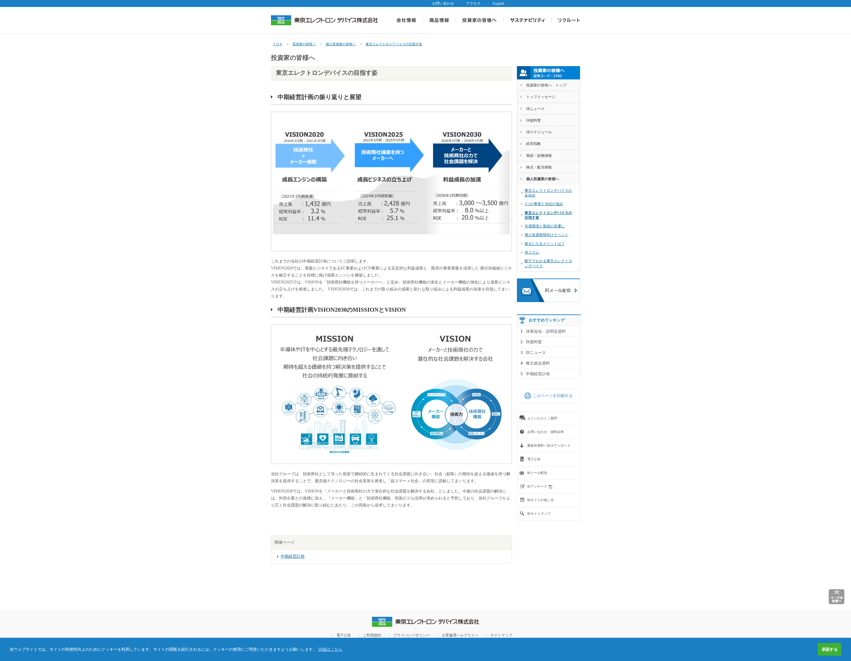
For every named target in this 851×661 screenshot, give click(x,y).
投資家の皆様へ (304, 44)
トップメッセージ (540, 97)
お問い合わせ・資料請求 (545, 432)
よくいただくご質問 (542, 418)
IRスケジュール (539, 132)
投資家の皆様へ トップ (546, 85)
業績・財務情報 (539, 156)
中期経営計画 (292, 556)
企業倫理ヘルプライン (460, 635)
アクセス (473, 3)
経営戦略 (533, 144)
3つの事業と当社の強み (544, 204)
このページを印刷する (553, 395)
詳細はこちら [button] (330, 649)
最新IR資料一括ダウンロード (548, 445)
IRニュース (535, 109)
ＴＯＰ (278, 44)
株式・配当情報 (539, 167)
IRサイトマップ (538, 513)
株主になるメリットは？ (545, 244)
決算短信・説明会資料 (546, 331)
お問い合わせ (443, 3)
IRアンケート (537, 486)
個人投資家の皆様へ (341, 44)
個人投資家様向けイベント (546, 235)
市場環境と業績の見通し (545, 226)
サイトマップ (501, 635)
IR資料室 (533, 120)
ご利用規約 (372, 635)
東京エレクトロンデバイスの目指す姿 (394, 44)
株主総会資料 (538, 363)
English (498, 3)
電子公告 (534, 459)
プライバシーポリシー (411, 635)
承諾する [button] (830, 649)
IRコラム (532, 252)
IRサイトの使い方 (540, 500)
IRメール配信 (537, 473)
